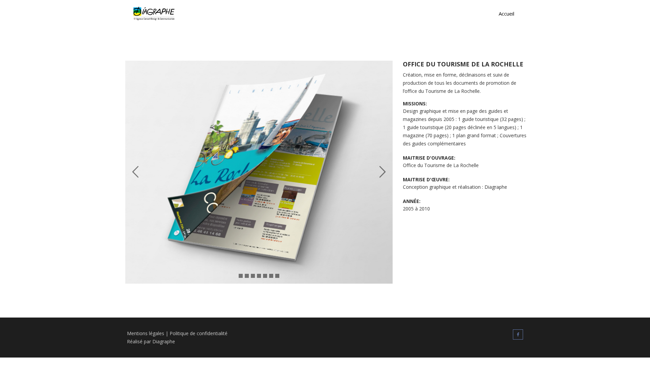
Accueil (506, 13)
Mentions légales (145, 333)
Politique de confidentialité (199, 333)
